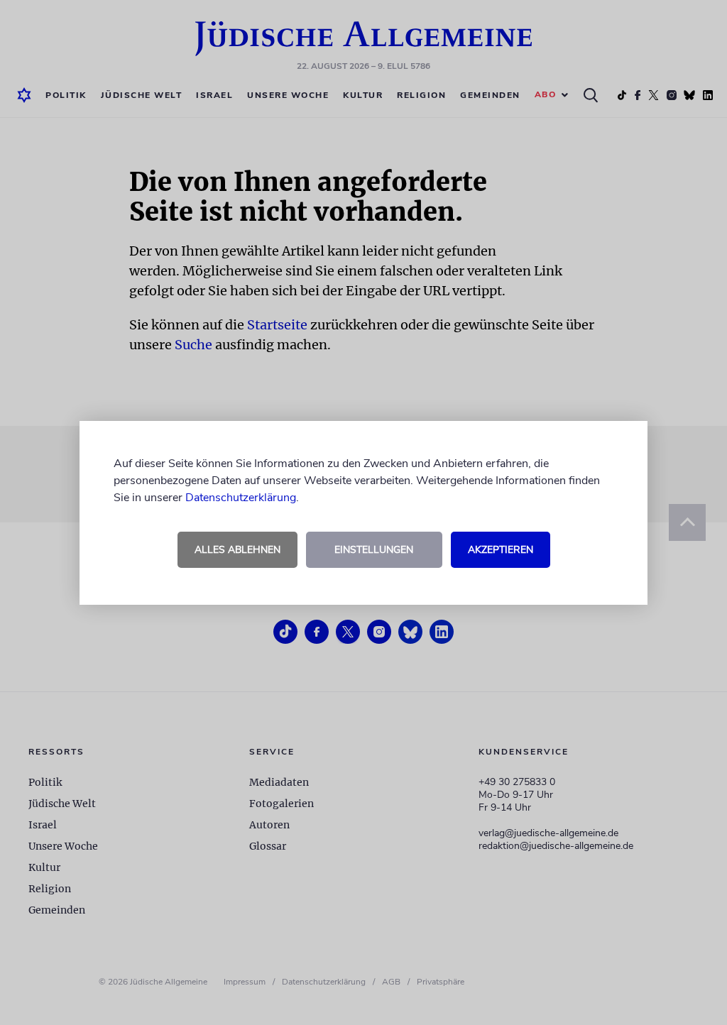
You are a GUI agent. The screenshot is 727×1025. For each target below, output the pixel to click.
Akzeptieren (500, 550)
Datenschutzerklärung (240, 497)
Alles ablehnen (237, 550)
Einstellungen (373, 550)
